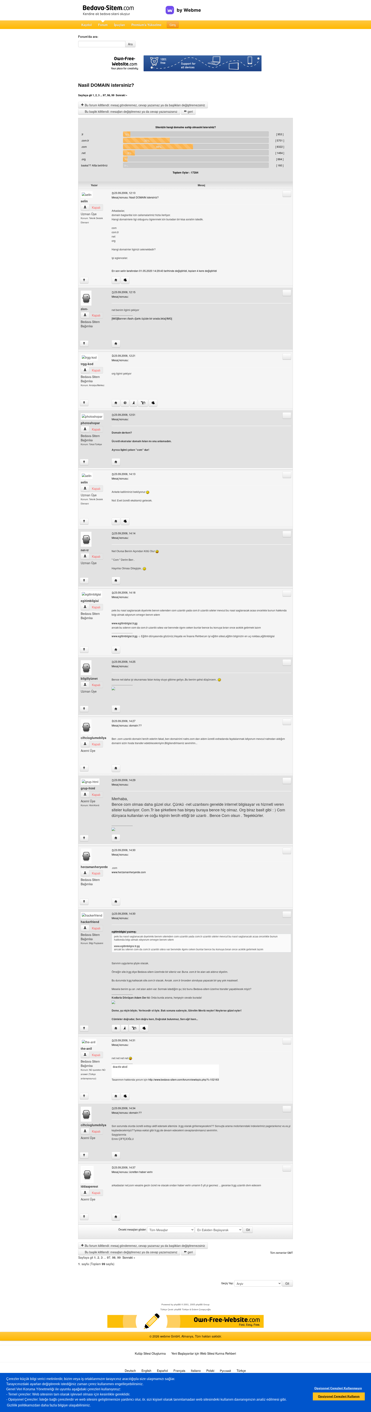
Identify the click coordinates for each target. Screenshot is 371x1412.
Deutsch (130, 1370)
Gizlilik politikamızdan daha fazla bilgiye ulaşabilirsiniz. (49, 1405)
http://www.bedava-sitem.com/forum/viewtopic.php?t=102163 (183, 1079)
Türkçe (241, 1370)
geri (190, 111)
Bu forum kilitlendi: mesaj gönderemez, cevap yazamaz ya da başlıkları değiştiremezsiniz (144, 105)
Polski (210, 1370)
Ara (130, 44)
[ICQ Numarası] (125, 403)
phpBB (177, 1304)
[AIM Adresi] (133, 403)
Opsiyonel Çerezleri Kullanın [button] (339, 1396)
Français (179, 1370)
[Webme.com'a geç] (183, 7)
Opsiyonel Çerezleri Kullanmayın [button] (338, 1388)
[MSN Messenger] (125, 280)
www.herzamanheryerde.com (129, 872)
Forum (103, 25)
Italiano (196, 1370)
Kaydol (86, 25)
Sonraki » (121, 95)
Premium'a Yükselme (146, 25)
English (146, 1370)
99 (112, 95)
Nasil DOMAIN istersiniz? (106, 85)
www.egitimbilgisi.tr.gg (124, 623)
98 (108, 95)
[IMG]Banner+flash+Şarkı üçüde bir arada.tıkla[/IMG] (142, 318)
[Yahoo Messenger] (143, 403)
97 (104, 95)
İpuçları (119, 25)
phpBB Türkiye (181, 1309)
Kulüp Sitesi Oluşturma (150, 1353)
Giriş (173, 25)
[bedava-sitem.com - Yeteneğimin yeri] (122, 10)
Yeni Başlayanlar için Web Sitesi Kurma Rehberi (203, 1353)
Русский (225, 1370)
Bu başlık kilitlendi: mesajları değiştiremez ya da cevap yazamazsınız (130, 111)
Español (162, 1370)
